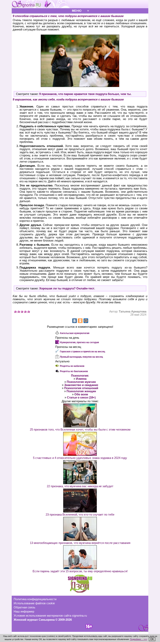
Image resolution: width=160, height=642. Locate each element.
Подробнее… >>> (138, 639)
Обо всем (81, 394)
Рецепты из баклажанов (74, 371)
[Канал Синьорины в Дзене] (80, 591)
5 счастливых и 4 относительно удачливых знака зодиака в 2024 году (80, 457)
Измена (81, 378)
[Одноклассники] (80, 320)
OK (152, 639)
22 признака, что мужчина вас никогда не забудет (80, 486)
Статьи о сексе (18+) (81, 397)
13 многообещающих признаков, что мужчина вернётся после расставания (80, 542)
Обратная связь (24, 607)
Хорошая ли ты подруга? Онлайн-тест (66, 288)
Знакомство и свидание (81, 385)
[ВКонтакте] (74, 320)
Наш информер (24, 611)
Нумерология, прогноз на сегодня (79, 342)
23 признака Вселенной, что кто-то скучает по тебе (80, 514)
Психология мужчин (81, 381)
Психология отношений (81, 388)
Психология (79, 375)
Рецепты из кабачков (72, 366)
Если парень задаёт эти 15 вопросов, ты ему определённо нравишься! (80, 571)
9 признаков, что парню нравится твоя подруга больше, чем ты (85, 94)
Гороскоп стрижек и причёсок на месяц (82, 351)
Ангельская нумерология (74, 333)
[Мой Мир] (86, 320)
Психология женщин (81, 391)
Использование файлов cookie (34, 603)
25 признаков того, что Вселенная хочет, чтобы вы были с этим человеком (80, 429)
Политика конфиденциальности (35, 599)
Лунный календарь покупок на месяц (81, 356)
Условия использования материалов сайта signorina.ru (50, 615)
